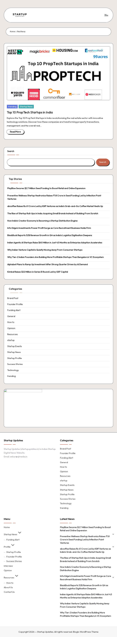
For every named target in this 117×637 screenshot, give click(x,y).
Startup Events (14, 346)
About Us (8, 587)
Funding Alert (13, 310)
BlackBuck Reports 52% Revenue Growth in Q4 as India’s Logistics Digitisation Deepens (49, 235)
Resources (12, 334)
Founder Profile (15, 304)
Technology (13, 370)
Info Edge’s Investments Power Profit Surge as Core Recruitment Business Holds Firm (49, 228)
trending (12, 106)
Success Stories (15, 364)
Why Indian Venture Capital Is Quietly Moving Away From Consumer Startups (44, 249)
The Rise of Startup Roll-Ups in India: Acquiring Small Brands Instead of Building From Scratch (52, 213)
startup (11, 340)
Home (12, 31)
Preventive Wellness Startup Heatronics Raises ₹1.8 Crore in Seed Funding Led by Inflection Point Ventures (54, 197)
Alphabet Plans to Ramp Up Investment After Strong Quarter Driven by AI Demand (47, 264)
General (11, 316)
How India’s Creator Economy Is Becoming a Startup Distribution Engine (42, 220)
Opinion (11, 328)
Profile (7, 546)
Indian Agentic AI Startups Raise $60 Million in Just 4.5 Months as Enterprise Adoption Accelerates (54, 242)
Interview (8, 566)
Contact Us (9, 592)
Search (10, 151)
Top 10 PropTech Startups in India (30, 112)
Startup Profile (14, 358)
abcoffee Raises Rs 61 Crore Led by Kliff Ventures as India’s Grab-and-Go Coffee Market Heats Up (55, 206)
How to (10, 322)
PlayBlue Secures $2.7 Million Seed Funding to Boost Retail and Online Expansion (46, 188)
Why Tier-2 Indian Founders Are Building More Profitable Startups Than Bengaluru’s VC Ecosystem (55, 257)
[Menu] (106, 15)
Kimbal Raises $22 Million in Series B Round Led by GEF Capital (37, 271)
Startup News (26, 106)
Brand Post (12, 298)
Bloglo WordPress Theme (85, 631)
